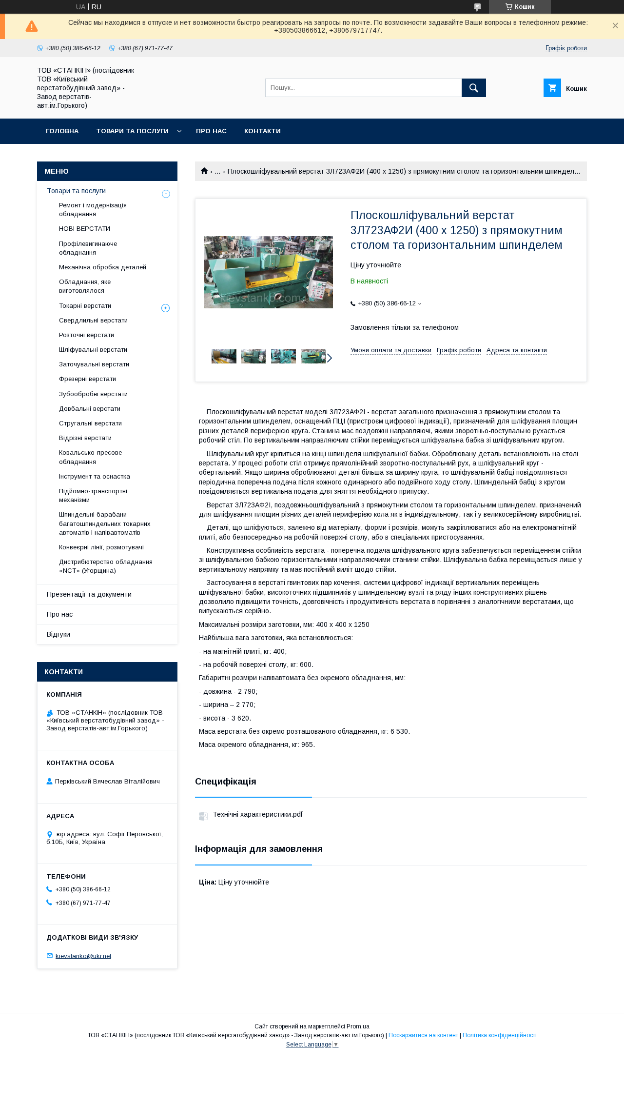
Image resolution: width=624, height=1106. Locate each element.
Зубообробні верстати (93, 394)
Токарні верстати (85, 305)
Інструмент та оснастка (94, 476)
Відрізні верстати (85, 438)
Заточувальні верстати (94, 364)
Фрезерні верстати (87, 378)
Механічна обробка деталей (102, 267)
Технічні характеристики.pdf (257, 814)
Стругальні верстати (90, 423)
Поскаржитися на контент (423, 1035)
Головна (62, 131)
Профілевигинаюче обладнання (88, 248)
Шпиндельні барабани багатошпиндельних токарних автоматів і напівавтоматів (105, 523)
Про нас (211, 131)
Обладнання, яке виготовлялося (85, 286)
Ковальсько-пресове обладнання (90, 457)
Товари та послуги (132, 131)
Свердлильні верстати (93, 320)
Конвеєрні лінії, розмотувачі (101, 547)
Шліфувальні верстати (93, 349)
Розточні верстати (86, 335)
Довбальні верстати (89, 408)
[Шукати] (474, 88)
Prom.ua (358, 1026)
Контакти (262, 131)
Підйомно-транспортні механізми (93, 495)
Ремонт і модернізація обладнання (93, 209)
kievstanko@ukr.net (83, 955)
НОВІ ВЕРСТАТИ (84, 228)
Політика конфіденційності (500, 1035)
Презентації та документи (89, 594)
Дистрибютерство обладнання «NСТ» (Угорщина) (106, 566)
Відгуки (58, 634)
